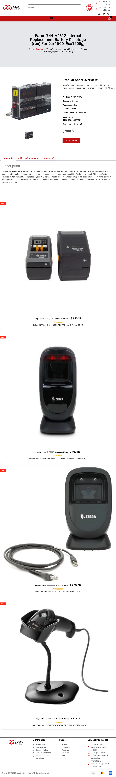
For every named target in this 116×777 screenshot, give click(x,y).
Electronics (40, 49)
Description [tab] (9, 158)
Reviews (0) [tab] (49, 158)
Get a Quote (71, 140)
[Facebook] (104, 14)
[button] (51, 18)
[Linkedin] (99, 14)
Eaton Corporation (77, 124)
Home (31, 49)
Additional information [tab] (29, 158)
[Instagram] (108, 14)
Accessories (71, 105)
